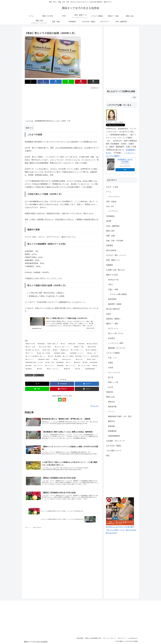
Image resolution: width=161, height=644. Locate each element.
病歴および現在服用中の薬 (93, 638)
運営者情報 (80, 638)
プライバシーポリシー (109, 638)
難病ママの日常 (39, 375)
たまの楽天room (132, 638)
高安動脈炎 (29, 375)
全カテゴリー (122, 638)
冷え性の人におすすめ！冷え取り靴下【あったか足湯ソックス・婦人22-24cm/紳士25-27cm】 (121, 530)
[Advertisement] (62, 103)
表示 (31, 128)
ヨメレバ (128, 163)
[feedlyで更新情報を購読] (60, 400)
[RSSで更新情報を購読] (64, 400)
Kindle (125, 169)
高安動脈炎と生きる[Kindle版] (125, 160)
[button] (93, 82)
